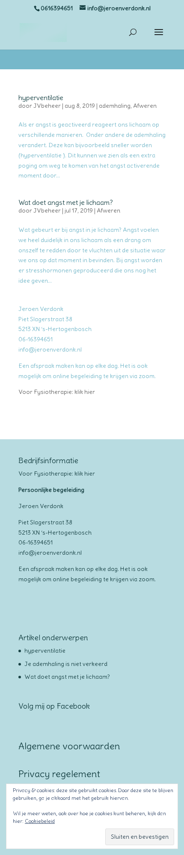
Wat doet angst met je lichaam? (65, 202)
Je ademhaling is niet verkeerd (65, 664)
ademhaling (115, 105)
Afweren (145, 105)
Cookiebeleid (40, 821)
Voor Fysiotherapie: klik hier (56, 392)
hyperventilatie (40, 97)
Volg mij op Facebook (54, 706)
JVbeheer (47, 105)
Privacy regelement (59, 774)
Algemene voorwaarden (69, 746)
